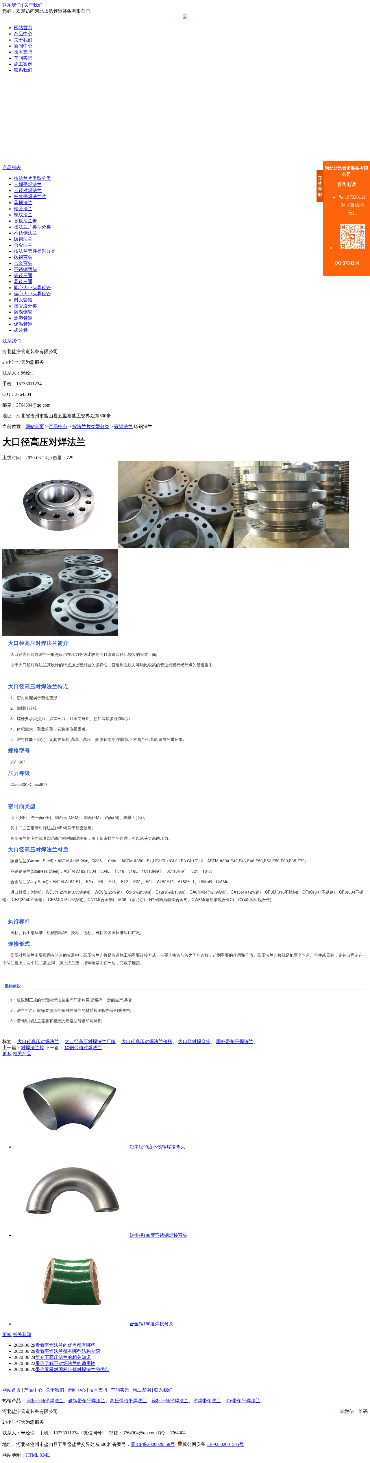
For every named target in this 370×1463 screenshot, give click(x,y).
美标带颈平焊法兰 (45, 1400)
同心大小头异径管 (32, 287)
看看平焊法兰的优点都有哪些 (65, 1345)
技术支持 (23, 51)
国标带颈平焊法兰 (234, 1041)
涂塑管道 (23, 318)
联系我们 (11, 5)
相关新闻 (22, 1334)
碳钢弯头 (23, 257)
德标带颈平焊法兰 (169, 1400)
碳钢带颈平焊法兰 (86, 1400)
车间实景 (23, 58)
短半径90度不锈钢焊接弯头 (157, 1146)
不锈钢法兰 (25, 232)
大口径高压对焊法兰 (38, 1041)
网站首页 (23, 27)
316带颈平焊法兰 (242, 1400)
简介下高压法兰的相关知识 (63, 1357)
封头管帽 (23, 299)
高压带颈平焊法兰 (128, 1400)
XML (45, 1455)
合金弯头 (23, 263)
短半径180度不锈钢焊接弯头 (158, 1235)
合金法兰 (23, 245)
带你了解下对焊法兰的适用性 (65, 1363)
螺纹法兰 (23, 214)
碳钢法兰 (23, 239)
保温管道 (23, 324)
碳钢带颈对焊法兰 (83, 1047)
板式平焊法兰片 (30, 196)
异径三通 (23, 281)
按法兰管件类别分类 (35, 251)
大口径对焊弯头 (194, 1041)
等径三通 (23, 275)
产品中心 (23, 33)
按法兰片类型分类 (32, 178)
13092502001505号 (225, 1444)
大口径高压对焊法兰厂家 (90, 1041)
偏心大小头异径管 (32, 293)
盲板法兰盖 (25, 220)
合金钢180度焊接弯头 (151, 1323)
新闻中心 (23, 45)
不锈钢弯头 (25, 269)
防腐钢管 (23, 311)
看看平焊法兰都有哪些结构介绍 (67, 1351)
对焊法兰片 (32, 1047)
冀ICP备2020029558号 (153, 1444)
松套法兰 (23, 208)
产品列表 (11, 167)
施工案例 (23, 64)
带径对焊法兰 (28, 190)
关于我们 (33, 5)
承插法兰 (23, 202)
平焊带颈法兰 (207, 1400)
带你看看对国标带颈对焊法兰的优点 (72, 1369)
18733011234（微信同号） (353, 205)
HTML (31, 1455)
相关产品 (22, 1053)
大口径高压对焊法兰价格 (146, 1041)
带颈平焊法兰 (28, 184)
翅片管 (21, 330)
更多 (7, 1053)
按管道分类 (25, 305)
